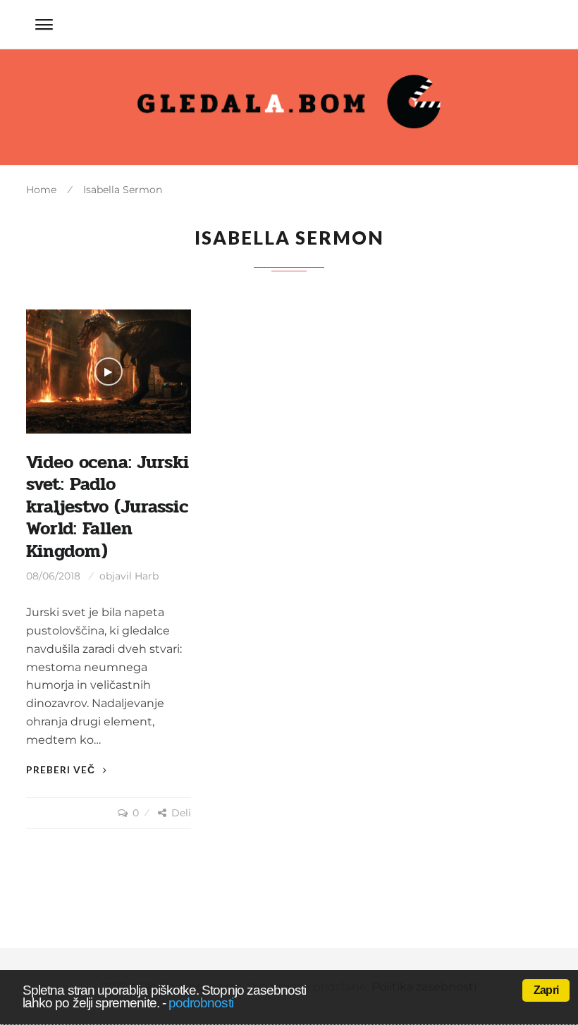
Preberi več (62, 769)
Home (41, 189)
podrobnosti (200, 1002)
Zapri (546, 990)
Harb (147, 576)
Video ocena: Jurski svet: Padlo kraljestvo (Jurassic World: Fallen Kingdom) (107, 506)
